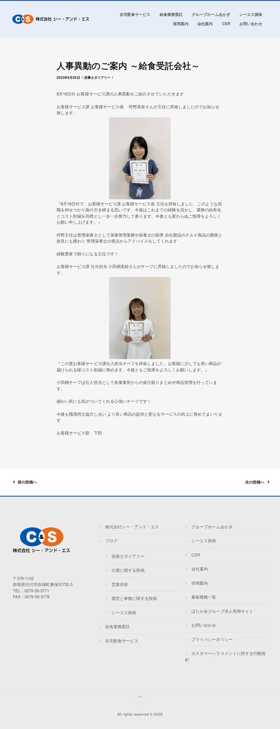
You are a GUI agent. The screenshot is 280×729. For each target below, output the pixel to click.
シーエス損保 (250, 14)
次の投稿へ (254, 482)
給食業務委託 (171, 14)
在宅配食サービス (135, 14)
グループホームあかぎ (211, 14)
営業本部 (120, 584)
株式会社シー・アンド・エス (132, 526)
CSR (226, 23)
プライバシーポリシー (212, 639)
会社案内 (205, 23)
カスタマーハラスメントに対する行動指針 (225, 656)
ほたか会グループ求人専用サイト (222, 611)
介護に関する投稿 (128, 570)
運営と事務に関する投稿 (134, 598)
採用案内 (180, 23)
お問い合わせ (250, 23)
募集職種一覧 (203, 597)
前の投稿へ (27, 482)
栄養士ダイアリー (97, 77)
